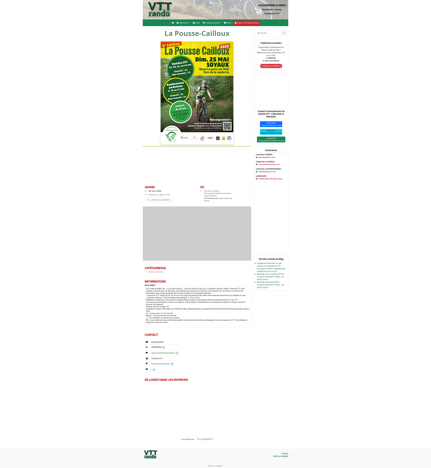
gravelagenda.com (266, 157)
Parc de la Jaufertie (211, 191)
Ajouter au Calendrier (159, 200)
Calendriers (183, 23)
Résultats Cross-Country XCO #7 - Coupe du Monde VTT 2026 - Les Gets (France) (271, 277)
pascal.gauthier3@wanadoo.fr (163, 353)
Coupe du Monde (212, 23)
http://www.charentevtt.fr (160, 363)
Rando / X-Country (156, 271)
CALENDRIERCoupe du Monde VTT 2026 (271, 124)
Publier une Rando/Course (247, 23)
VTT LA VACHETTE (204, 439)
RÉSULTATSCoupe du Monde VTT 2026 (271, 132)
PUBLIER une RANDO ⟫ (271, 66)
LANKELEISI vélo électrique (270, 179)
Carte (197, 23)
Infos (228, 23)
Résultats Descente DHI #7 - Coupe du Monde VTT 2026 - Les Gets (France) (270, 285)
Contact (285, 453)
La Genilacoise (188, 439)
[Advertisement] (197, 166)
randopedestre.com (267, 171)
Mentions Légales (280, 456)
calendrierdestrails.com (269, 164)
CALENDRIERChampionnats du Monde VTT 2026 (271, 139)
